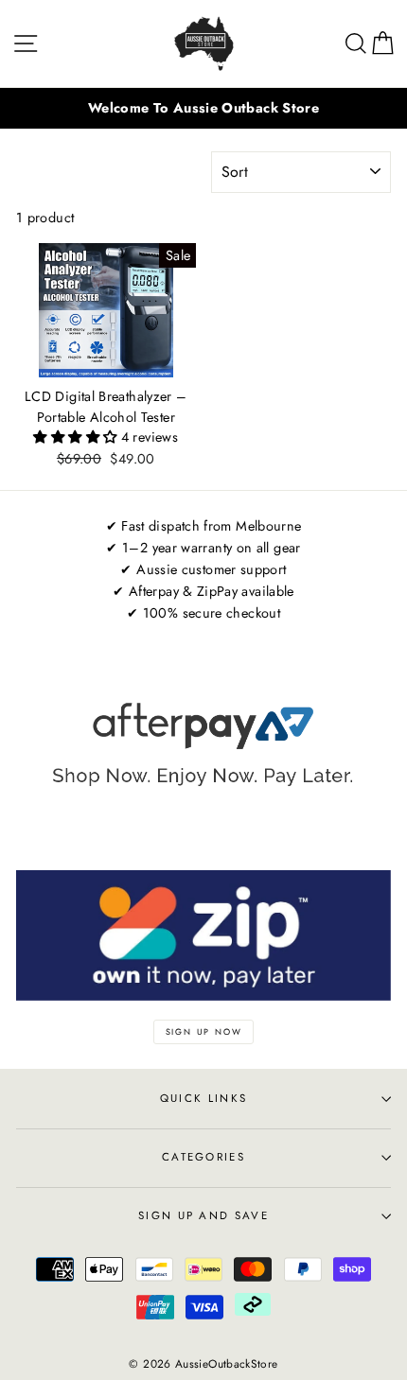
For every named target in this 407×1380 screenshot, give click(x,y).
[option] (203, 108)
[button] (76, 437)
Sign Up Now (204, 1031)
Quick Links (203, 1098)
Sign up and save (203, 1215)
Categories (203, 1156)
